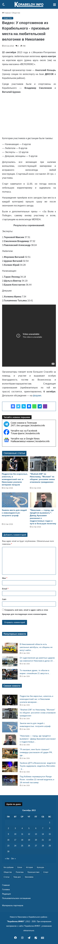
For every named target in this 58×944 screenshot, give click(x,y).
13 (36, 834)
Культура (40, 867)
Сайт (4, 599)
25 (22, 846)
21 (43, 840)
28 (43, 846)
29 (50, 846)
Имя (4, 578)
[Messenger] (29, 406)
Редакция (6, 894)
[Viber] (45, 406)
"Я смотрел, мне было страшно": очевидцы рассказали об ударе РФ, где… (36, 752)
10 (15, 834)
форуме (37, 395)
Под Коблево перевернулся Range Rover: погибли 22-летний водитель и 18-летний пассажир (37, 779)
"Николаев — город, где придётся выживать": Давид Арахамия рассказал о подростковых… (38, 739)
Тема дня (17, 877)
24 (15, 846)
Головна (6, 889)
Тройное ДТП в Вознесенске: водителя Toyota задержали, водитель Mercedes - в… (38, 766)
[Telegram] (40, 406)
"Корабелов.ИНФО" (15, 921)
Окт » (13, 859)
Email (5, 589)
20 (36, 840)
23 (8, 846)
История (29, 867)
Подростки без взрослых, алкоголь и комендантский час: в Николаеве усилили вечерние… (36, 699)
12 (29, 834)
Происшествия (33, 872)
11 (22, 834)
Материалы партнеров (12, 905)
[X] (18, 406)
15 (50, 834)
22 (50, 840)
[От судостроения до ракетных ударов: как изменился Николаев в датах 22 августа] (10, 661)
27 (36, 846)
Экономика (29, 877)
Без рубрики (9, 867)
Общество (16, 13)
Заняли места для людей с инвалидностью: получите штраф (14, 513)
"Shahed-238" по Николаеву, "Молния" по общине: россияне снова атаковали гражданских (38, 713)
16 (8, 840)
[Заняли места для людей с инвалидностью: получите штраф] (15, 499)
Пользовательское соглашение (16, 898)
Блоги (19, 867)
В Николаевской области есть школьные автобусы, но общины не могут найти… (36, 647)
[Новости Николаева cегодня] (29, 4)
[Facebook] (13, 406)
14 (43, 834)
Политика (20, 872)
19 (29, 840)
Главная (7, 13)
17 (15, 840)
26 (29, 846)
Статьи (6, 877)
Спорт (45, 872)
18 (22, 840)
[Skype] (24, 406)
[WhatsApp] (34, 406)
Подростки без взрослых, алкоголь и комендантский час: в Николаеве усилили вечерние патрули (15, 479)
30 (8, 851)
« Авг (7, 859)
